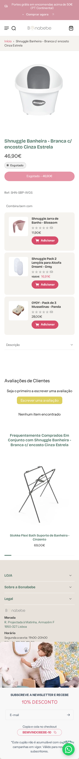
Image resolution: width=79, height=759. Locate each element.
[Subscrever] (68, 715)
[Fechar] (72, 648)
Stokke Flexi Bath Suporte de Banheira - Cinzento (39, 537)
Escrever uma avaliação (40, 400)
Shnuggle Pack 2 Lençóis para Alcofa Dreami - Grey (46, 263)
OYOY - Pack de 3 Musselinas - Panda (46, 305)
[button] (39, 176)
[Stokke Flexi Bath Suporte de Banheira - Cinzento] (39, 494)
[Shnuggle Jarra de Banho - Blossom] (18, 226)
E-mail (14, 714)
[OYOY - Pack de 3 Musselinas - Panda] (18, 310)
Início (8, 41)
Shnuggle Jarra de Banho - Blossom (45, 221)
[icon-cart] (70, 28)
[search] (13, 28)
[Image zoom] (39, 90)
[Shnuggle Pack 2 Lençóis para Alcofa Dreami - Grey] (18, 266)
